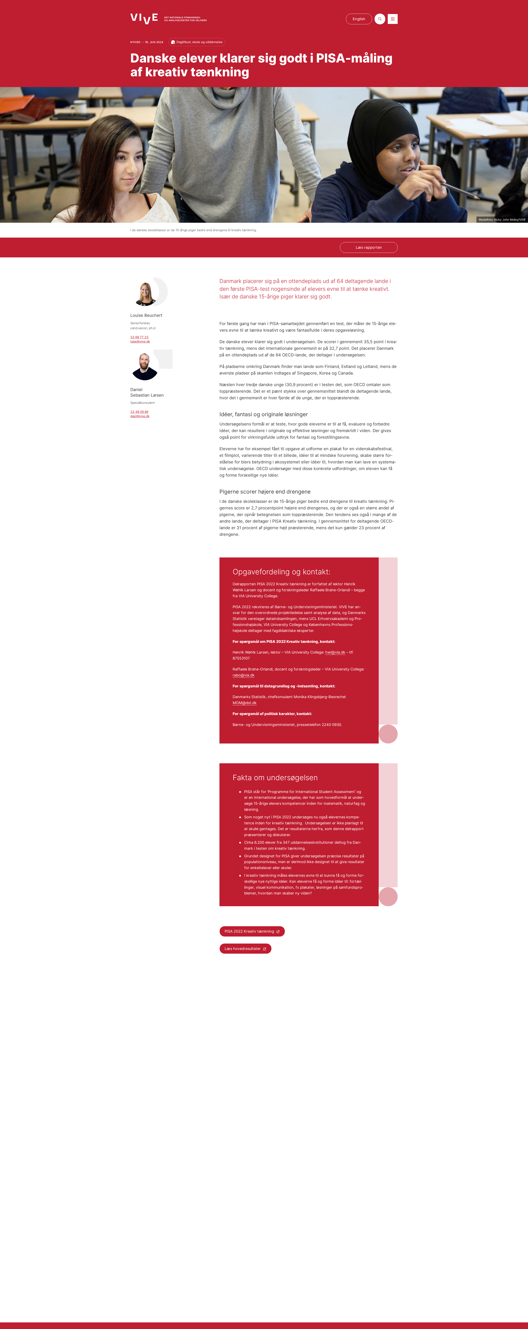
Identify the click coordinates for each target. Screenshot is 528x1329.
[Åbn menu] (393, 19)
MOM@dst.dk (245, 703)
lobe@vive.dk (140, 341)
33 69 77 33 (139, 337)
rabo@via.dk (244, 675)
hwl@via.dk (335, 652)
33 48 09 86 (139, 412)
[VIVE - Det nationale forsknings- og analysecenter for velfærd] (168, 19)
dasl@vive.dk (140, 416)
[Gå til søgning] (380, 19)
